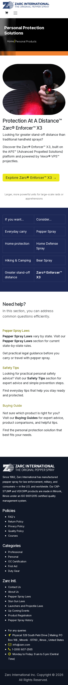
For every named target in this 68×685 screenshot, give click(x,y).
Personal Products (25, 41)
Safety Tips (11, 368)
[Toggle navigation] (15, 13)
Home (10, 41)
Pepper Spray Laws (16, 330)
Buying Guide (12, 405)
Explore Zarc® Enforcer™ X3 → (31, 177)
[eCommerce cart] (6, 13)
